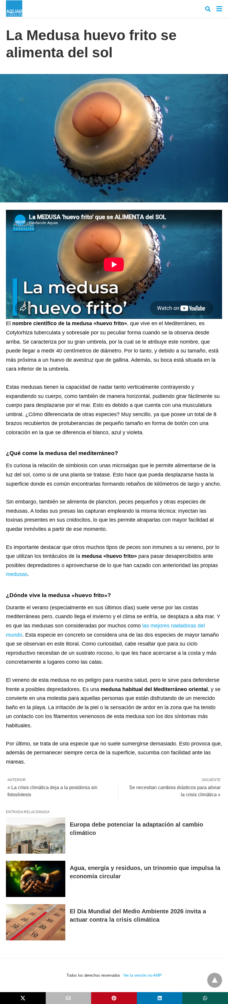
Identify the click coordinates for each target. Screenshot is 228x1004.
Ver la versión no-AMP (142, 975)
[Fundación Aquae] (14, 8)
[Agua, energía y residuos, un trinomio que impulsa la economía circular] (35, 879)
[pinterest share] (114, 998)
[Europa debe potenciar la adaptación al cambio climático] (35, 835)
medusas (17, 574)
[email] (68, 998)
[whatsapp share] (205, 998)
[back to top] (214, 980)
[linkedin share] (160, 998)
